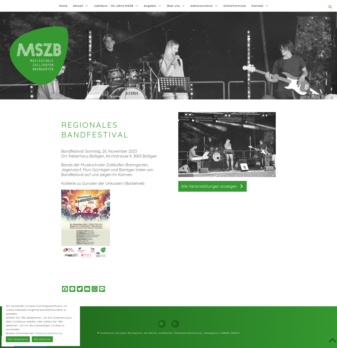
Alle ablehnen (42, 339)
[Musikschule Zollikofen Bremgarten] (39, 55)
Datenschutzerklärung (188, 333)
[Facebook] (162, 324)
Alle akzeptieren (18, 339)
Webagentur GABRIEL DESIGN (222, 333)
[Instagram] (175, 324)
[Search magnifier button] (330, 7)
